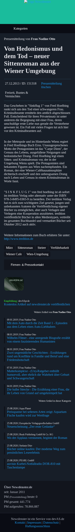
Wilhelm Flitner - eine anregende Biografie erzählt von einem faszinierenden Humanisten (38, 339)
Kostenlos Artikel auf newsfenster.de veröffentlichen (37, 304)
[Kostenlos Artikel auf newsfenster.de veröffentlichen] (37, 284)
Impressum (34, 522)
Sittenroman (25, 247)
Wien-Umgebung (37, 254)
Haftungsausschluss (37, 526)
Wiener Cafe (14, 254)
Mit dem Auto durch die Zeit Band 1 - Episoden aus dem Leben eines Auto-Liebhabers (37, 324)
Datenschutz (51, 522)
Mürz (9, 247)
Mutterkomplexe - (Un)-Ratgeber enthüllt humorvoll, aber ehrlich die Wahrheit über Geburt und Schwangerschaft (38, 374)
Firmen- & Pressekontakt (27, 264)
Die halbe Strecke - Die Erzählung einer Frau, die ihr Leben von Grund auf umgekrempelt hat (38, 391)
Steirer (42, 247)
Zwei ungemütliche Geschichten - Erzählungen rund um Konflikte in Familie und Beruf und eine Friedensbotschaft (38, 356)
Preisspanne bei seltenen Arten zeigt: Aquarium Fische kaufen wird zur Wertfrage (36, 413)
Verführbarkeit (60, 247)
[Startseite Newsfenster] (37, 1)
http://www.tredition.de (18, 238)
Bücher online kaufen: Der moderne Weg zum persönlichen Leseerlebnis (36, 450)
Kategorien (21, 28)
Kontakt (20, 522)
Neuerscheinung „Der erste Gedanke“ (31, 426)
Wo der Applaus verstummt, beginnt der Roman (37, 437)
